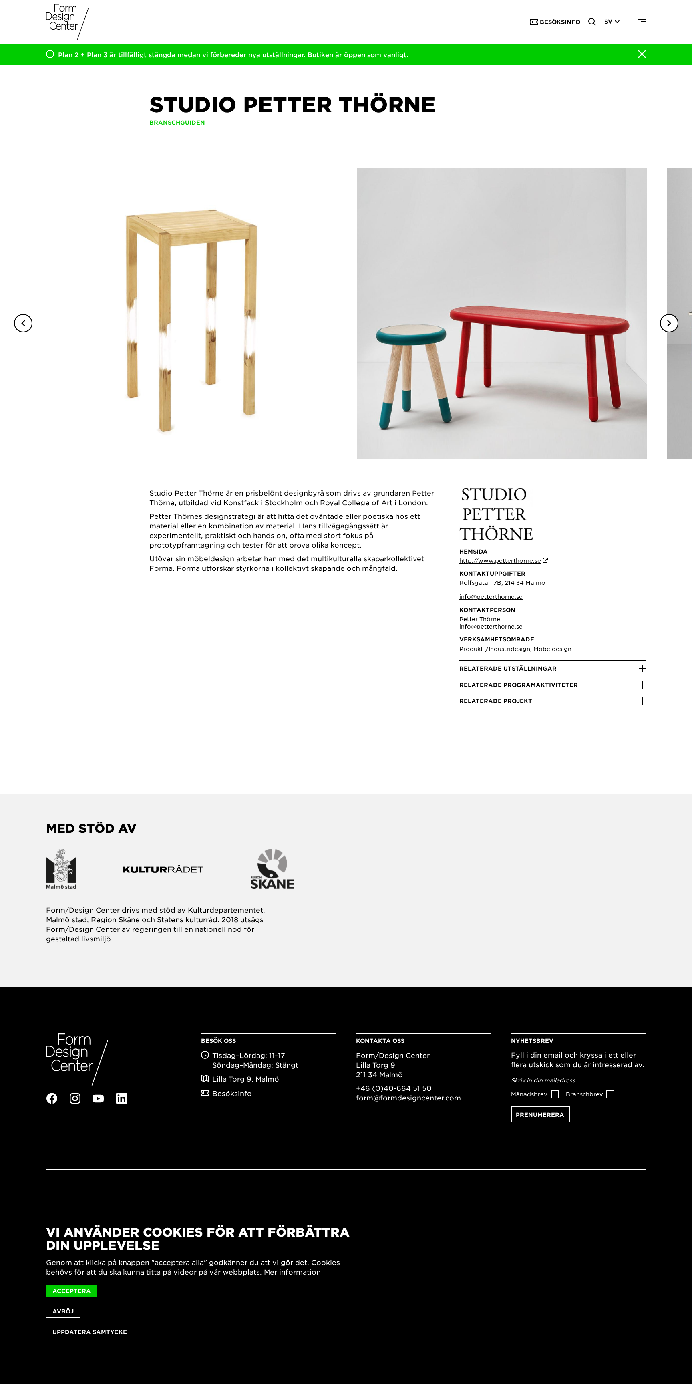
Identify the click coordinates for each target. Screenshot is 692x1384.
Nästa (669, 323)
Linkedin (121, 1098)
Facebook (51, 1098)
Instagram (74, 1098)
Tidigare (23, 323)
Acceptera (71, 1290)
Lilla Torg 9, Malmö (245, 1079)
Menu (642, 22)
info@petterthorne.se (491, 596)
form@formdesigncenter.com (408, 1098)
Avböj (63, 1311)
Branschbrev (584, 1094)
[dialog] (346, 1281)
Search (592, 22)
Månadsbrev (529, 1094)
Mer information (292, 1272)
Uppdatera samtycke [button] (89, 1331)
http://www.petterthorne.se (500, 560)
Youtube (98, 1099)
